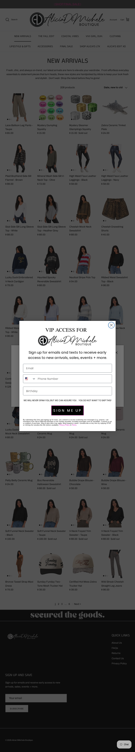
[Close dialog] (111, 325)
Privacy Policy (64, 425)
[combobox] (29, 379)
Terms (74, 425)
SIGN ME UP (67, 410)
